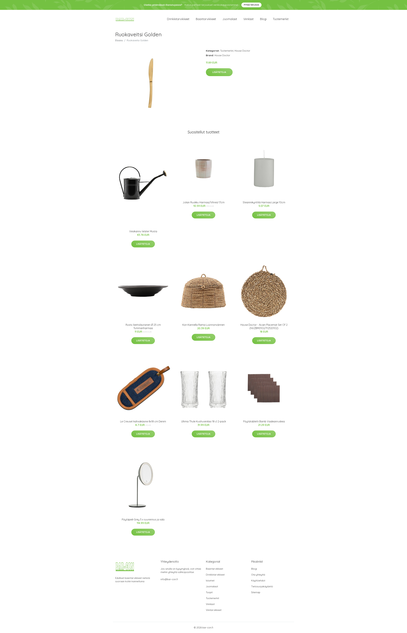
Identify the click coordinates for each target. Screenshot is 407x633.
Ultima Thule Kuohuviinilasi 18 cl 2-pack (203, 421)
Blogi (263, 19)
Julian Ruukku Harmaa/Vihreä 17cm (203, 202)
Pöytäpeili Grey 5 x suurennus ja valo (143, 519)
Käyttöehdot (258, 580)
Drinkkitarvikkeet (178, 19)
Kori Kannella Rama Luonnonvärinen (203, 324)
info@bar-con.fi (169, 579)
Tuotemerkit (281, 19)
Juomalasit (229, 19)
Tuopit (209, 592)
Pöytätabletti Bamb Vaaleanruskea (264, 421)
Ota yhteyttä (258, 574)
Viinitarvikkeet (213, 610)
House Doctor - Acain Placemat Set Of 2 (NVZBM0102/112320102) (263, 326)
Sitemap (255, 592)
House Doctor (242, 50)
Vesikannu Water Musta (143, 231)
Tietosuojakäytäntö (262, 586)
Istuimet (210, 580)
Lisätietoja (219, 72)
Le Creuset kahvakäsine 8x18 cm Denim (143, 421)
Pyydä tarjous (251, 5)
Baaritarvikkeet (206, 19)
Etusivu (119, 40)
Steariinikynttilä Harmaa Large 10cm (264, 202)
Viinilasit (248, 19)
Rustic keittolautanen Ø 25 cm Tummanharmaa (143, 326)
